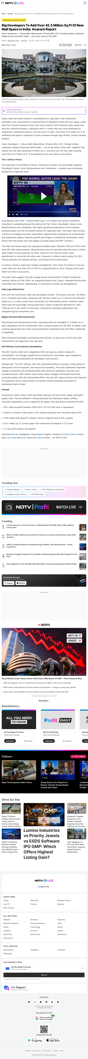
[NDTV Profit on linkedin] (46, 1002)
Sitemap (56, 1050)
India (60, 923)
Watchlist (34, 900)
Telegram (34, 950)
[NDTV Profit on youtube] (52, 1002)
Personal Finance (68, 434)
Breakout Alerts (64, 900)
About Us (27, 1050)
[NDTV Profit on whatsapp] (57, 1002)
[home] (14, 2)
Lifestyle (24, 41)
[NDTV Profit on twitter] (35, 1002)
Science (33, 931)
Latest (40, 438)
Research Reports (10, 923)
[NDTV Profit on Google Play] (34, 1040)
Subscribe (10, 741)
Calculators (8, 938)
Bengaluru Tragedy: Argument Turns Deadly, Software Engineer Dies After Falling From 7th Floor (76, 821)
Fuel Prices (62, 934)
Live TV (6, 904)
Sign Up (44, 975)
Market (40, 434)
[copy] (85, 45)
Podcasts (61, 950)
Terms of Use (37, 1050)
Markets (6, 920)
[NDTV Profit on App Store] (53, 1040)
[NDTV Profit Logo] (44, 880)
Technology (35, 927)
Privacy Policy (47, 1050)
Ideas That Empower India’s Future (17, 782)
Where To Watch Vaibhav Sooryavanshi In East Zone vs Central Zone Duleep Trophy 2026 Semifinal (11, 821)
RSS (62, 1050)
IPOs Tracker (8, 908)
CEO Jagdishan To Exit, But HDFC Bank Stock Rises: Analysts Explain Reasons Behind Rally (76, 847)
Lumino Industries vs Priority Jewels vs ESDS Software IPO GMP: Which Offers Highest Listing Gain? (42, 844)
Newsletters (8, 950)
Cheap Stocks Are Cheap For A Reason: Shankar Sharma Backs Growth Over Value (54, 785)
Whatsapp (7, 953)
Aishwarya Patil (13, 41)
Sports (60, 927)
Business (15, 434)
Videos (60, 931)
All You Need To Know (13, 732)
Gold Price (7, 934)
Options (61, 904)
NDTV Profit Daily (50, 732)
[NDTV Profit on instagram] (40, 1002)
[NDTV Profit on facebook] (29, 1002)
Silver (23, 438)
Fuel (9, 438)
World (5, 927)
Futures (33, 904)
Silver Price (35, 934)
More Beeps (43, 701)
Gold (14, 438)
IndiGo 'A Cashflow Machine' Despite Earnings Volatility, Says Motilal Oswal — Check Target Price (11, 847)
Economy (61, 920)
